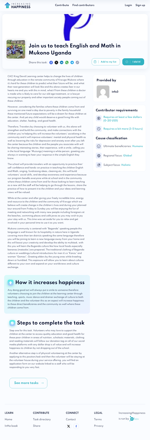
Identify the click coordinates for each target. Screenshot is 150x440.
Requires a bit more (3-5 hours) (123, 129)
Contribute (62, 5)
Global (127, 155)
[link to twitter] (68, 428)
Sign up (140, 5)
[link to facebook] (76, 428)
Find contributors (83, 5)
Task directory (42, 419)
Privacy (98, 426)
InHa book (11, 426)
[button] (28, 383)
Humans (137, 146)
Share (36, 426)
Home (8, 419)
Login (128, 5)
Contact (71, 419)
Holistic (126, 165)
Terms (98, 419)
